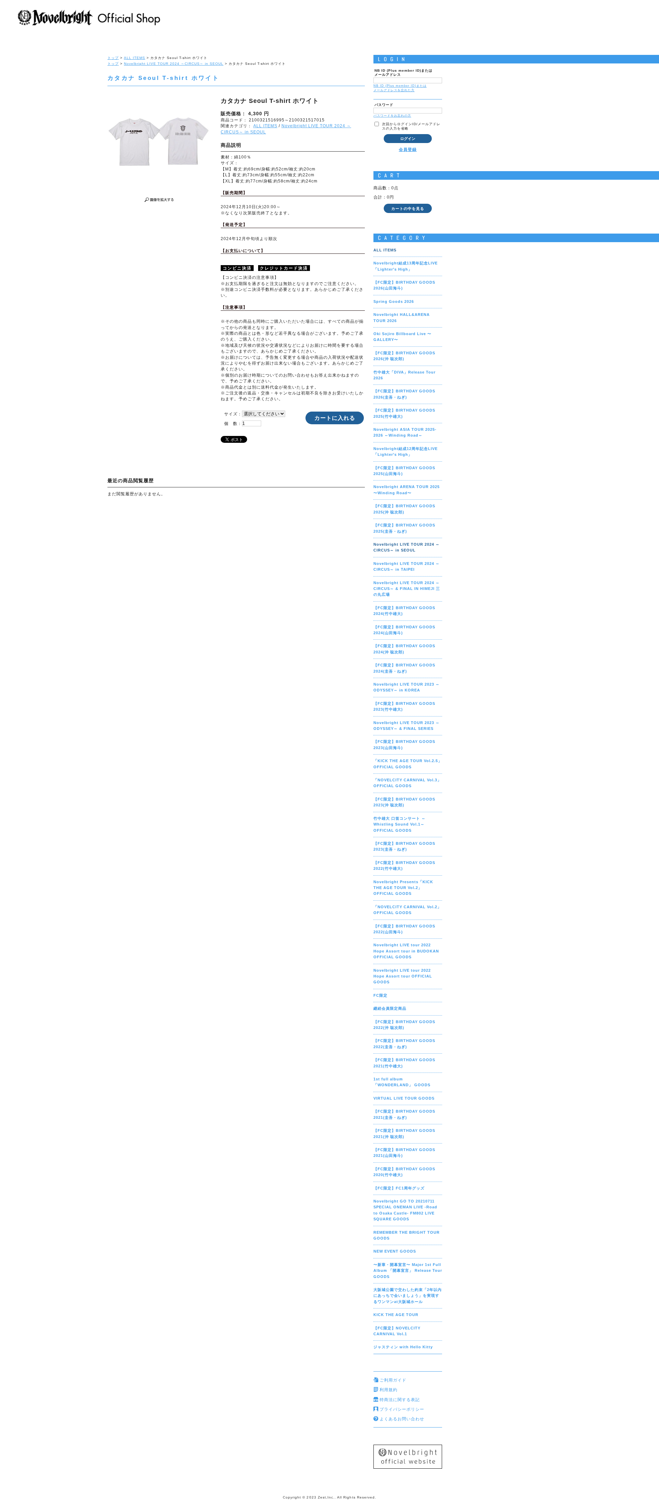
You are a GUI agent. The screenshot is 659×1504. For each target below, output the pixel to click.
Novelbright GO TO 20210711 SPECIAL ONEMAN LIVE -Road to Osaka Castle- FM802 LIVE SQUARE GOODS (405, 1210)
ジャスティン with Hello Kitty (403, 1347)
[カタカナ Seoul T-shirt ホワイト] (158, 142)
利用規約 (388, 1389)
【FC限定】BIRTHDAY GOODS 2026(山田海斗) (404, 285)
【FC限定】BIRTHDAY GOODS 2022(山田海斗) (404, 929)
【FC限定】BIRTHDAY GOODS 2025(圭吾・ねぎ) (404, 528)
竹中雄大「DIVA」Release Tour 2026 (404, 375)
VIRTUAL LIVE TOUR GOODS (404, 1098)
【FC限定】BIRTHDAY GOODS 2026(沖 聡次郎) (404, 356)
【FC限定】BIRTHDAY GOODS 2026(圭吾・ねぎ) (404, 394)
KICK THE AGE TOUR (395, 1315)
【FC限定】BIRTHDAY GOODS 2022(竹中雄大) (404, 866)
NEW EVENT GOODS (394, 1251)
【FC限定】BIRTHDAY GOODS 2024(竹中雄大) (404, 611)
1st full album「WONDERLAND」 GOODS (401, 1082)
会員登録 (408, 149)
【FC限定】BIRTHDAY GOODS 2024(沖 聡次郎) (404, 649)
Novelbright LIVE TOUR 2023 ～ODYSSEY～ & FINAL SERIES (406, 726)
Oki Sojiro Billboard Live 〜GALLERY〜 (402, 337)
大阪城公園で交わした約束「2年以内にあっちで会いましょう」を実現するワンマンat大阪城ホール (407, 1296)
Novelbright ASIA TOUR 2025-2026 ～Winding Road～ (405, 432)
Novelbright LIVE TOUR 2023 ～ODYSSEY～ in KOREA (406, 687)
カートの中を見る (407, 208)
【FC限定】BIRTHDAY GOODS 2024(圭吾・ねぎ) (404, 668)
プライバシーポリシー (402, 1409)
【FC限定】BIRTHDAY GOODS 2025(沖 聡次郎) (404, 509)
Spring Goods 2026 (393, 301)
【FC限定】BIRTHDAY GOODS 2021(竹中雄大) (404, 1063)
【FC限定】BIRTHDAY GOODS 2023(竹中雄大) (404, 706)
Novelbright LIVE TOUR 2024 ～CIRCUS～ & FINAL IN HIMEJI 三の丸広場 (406, 589)
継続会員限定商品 (389, 1008)
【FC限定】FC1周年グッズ (399, 1188)
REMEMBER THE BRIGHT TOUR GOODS (406, 1235)
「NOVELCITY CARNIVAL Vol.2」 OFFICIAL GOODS (407, 910)
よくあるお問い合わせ (402, 1419)
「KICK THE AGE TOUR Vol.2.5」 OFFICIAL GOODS (407, 764)
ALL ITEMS (134, 58)
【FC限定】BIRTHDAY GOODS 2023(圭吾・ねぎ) (404, 846)
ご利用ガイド (393, 1380)
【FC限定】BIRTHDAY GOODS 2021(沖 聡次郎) (404, 1133)
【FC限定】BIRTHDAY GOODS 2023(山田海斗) (404, 744)
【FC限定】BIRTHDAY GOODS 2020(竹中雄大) (404, 1172)
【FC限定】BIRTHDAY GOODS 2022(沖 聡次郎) (404, 1025)
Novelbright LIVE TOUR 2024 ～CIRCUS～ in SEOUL (173, 64)
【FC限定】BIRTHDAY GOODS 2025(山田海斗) (404, 471)
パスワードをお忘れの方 (392, 115)
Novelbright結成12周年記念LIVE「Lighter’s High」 (405, 452)
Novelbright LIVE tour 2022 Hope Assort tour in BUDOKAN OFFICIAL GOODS (406, 951)
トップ (113, 58)
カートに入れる (334, 418)
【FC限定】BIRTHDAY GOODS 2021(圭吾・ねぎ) (404, 1114)
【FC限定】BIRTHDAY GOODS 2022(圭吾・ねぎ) (404, 1044)
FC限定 (380, 995)
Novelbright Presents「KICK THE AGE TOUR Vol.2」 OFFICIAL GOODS (403, 888)
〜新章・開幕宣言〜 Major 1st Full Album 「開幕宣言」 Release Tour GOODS (407, 1271)
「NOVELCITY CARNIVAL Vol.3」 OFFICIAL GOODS (407, 783)
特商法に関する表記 (400, 1399)
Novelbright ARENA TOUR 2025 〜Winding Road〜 (406, 490)
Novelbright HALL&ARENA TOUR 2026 (401, 317)
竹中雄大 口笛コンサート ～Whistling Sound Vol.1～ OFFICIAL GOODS (399, 824)
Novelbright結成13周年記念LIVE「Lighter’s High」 (405, 266)
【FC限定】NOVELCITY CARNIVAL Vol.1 (396, 1331)
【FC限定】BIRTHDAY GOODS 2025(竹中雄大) (404, 413)
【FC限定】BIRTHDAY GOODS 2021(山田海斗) (404, 1153)
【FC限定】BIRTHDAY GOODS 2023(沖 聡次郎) (404, 802)
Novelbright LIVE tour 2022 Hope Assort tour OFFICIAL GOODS (402, 976)
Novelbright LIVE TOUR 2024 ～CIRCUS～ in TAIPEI (406, 566)
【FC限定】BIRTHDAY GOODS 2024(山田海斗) (404, 630)
